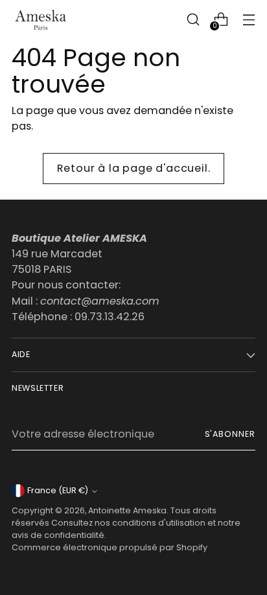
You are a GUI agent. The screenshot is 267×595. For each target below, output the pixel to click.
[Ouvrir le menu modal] (248, 19)
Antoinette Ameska (127, 510)
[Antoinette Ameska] (41, 19)
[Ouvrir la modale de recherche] (193, 19)
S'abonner (230, 433)
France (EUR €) (57, 490)
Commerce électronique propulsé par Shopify (109, 547)
